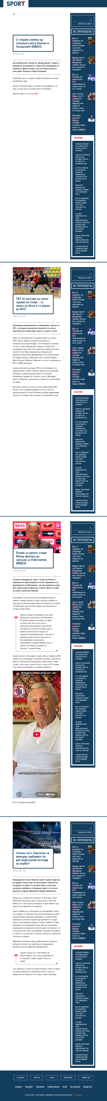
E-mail (51, 1078)
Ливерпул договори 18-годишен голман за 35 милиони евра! (82, 189)
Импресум (86, 1078)
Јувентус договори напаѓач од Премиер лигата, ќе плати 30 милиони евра (82, 159)
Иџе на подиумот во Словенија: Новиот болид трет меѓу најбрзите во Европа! (78, 45)
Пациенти (87, 1087)
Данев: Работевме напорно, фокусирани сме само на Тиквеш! (82, 239)
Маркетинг (68, 1078)
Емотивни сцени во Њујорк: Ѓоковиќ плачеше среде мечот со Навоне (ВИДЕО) (78, 122)
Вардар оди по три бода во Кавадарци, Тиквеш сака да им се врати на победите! (78, 63)
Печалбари (75, 1087)
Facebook (20, 1078)
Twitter (37, 1078)
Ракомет (29, 1087)
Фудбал (18, 1087)
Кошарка (40, 1087)
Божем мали (53, 1087)
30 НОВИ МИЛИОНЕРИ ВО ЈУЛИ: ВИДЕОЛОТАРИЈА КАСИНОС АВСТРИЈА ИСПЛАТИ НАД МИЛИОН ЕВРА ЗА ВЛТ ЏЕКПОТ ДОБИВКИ (82, 222)
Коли (64, 1087)
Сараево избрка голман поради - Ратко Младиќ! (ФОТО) (82, 249)
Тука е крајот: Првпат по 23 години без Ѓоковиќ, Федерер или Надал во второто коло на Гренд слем (78, 102)
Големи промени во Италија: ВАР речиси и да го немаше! (82, 147)
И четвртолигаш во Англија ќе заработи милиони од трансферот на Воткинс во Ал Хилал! (81, 174)
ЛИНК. (36, 94)
